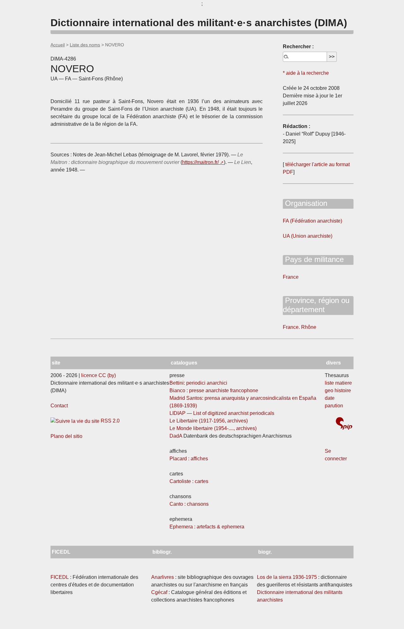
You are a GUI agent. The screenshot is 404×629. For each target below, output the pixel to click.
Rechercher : (298, 46)
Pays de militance (313, 259)
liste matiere (338, 383)
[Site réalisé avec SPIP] (344, 424)
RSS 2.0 (109, 420)
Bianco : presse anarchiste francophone (213, 390)
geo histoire (338, 390)
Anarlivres (162, 577)
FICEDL (59, 577)
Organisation (305, 203)
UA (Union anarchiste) (307, 236)
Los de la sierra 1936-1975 (287, 577)
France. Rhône (299, 327)
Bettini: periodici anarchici (198, 383)
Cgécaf (159, 592)
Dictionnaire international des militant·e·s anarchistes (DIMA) (198, 22)
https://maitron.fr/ (200, 162)
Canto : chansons (189, 504)
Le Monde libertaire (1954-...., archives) (213, 428)
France (291, 277)
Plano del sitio (66, 436)
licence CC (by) (98, 375)
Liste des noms (85, 44)
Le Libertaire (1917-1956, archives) (208, 420)
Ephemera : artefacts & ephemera (206, 526)
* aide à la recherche (306, 73)
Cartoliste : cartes (188, 481)
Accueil (57, 44)
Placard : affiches (188, 458)
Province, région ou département (316, 305)
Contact (59, 405)
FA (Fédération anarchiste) (312, 221)
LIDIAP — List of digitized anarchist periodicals (221, 413)
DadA (175, 436)
